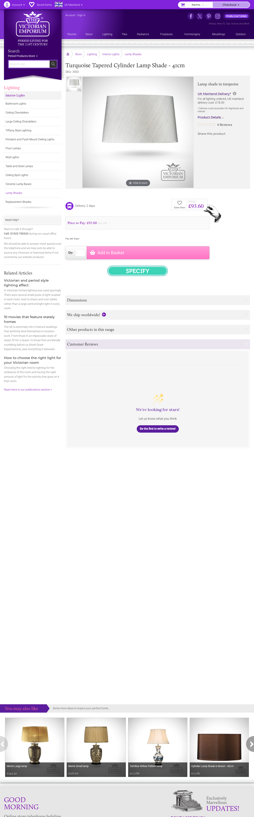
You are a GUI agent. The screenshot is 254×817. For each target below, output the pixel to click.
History (212, 23)
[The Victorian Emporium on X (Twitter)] (199, 16)
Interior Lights (15, 95)
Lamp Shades (14, 192)
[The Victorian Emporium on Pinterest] (208, 16)
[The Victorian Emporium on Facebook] (190, 16)
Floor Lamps (13, 148)
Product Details (209, 117)
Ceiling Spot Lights (17, 175)
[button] (157, 300)
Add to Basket (110, 252)
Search (14, 51)
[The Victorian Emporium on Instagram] (217, 16)
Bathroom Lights (16, 103)
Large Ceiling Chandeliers (21, 121)
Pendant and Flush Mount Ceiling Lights (30, 139)
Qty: (70, 252)
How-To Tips (223, 23)
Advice (234, 23)
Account (70, 15)
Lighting (12, 87)
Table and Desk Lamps (19, 166)
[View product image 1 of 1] (74, 84)
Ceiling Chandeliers (17, 112)
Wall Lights (12, 157)
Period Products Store (22, 56)
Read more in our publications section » (28, 389)
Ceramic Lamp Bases (18, 184)
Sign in (81, 15)
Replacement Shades (18, 201)
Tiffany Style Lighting (18, 130)
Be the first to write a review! (158, 428)
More (246, 23)
